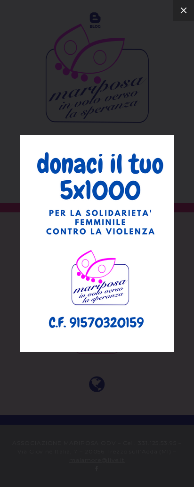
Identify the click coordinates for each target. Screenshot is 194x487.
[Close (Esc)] (183, 10)
